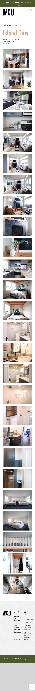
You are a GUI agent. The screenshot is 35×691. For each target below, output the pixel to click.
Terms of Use (29, 659)
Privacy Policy (24, 659)
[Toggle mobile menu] (31, 10)
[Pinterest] (17, 639)
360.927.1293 (27, 622)
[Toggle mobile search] (28, 10)
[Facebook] (14, 639)
